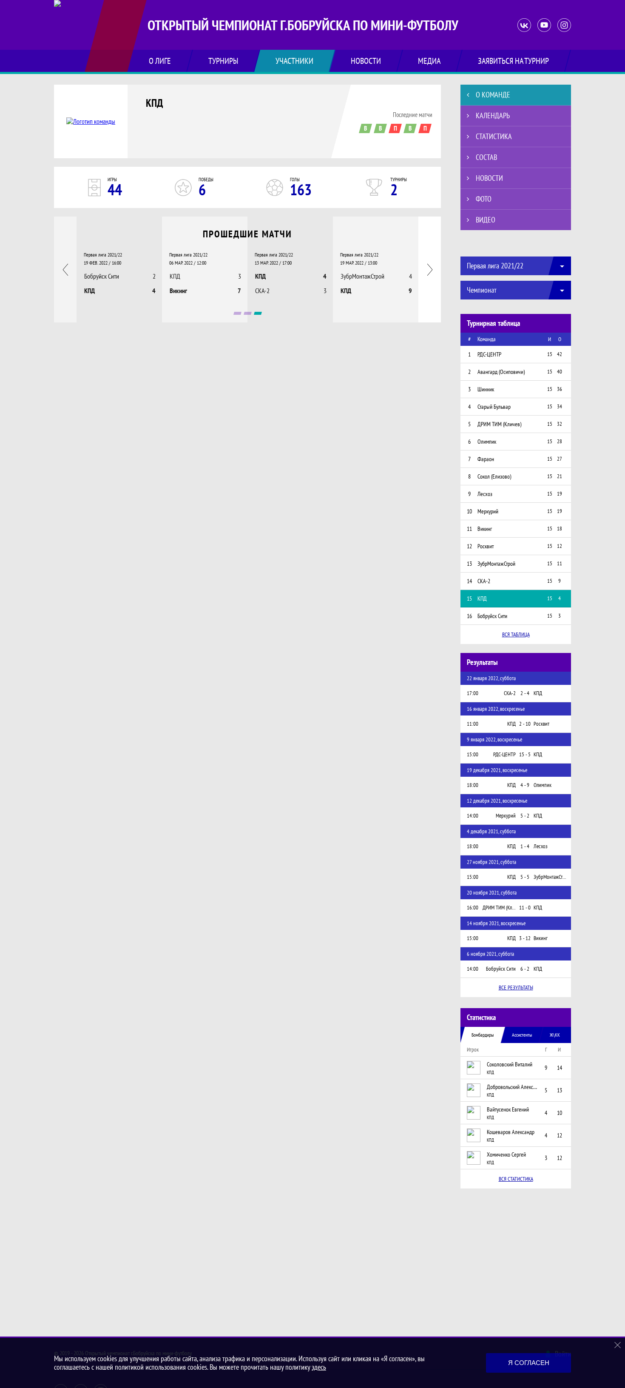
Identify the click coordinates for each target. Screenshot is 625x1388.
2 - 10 (525, 723)
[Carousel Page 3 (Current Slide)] (258, 313)
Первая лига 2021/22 (103, 254)
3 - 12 (525, 938)
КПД (154, 102)
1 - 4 (524, 846)
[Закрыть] (618, 1345)
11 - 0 (525, 907)
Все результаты (516, 987)
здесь (319, 1367)
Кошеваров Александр (510, 1132)
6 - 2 (524, 968)
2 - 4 (524, 693)
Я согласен (528, 1362)
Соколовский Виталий (509, 1064)
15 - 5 (525, 754)
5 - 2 (524, 815)
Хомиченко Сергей (506, 1154)
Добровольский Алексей (512, 1086)
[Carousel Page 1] (237, 313)
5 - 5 (524, 877)
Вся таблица (516, 634)
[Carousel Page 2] (248, 313)
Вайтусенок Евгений (508, 1109)
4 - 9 (524, 785)
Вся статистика (516, 1179)
